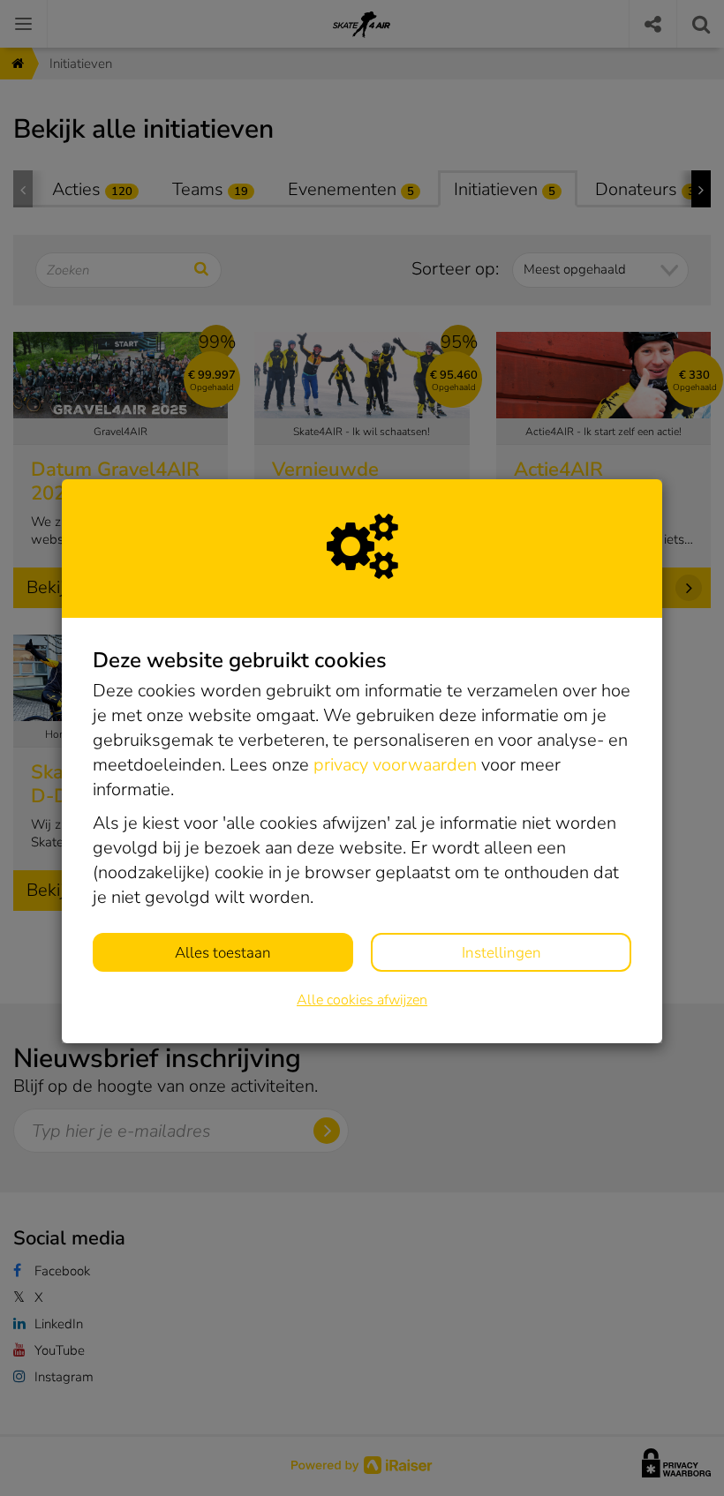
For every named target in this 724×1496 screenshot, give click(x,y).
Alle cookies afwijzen (362, 1000)
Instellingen (501, 953)
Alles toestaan (223, 953)
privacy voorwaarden (395, 765)
